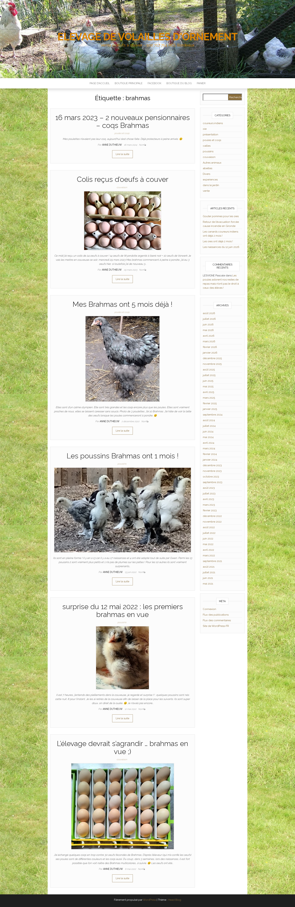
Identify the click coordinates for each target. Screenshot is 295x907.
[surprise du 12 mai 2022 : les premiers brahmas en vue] (122, 657)
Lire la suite (122, 154)
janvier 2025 (210, 409)
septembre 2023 (212, 482)
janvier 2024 (210, 459)
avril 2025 (208, 392)
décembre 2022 (212, 516)
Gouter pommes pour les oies (221, 216)
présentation (210, 134)
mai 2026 (208, 330)
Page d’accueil (100, 83)
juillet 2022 (209, 533)
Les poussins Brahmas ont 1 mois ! (123, 456)
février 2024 (210, 454)
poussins (121, 463)
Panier (201, 83)
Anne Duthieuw (112, 144)
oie (205, 128)
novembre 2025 (212, 363)
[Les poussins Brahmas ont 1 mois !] (122, 509)
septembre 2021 (212, 561)
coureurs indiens (213, 123)
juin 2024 (208, 431)
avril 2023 (208, 499)
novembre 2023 (212, 471)
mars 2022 (209, 555)
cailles (206, 145)
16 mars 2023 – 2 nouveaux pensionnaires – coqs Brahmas (122, 121)
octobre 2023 (211, 476)
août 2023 (209, 487)
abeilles (207, 168)
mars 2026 (209, 341)
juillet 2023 (209, 493)
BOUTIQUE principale (129, 83)
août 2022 (209, 527)
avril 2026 (208, 335)
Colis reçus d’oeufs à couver (122, 179)
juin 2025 (208, 380)
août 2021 (208, 566)
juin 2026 (208, 324)
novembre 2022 (212, 521)
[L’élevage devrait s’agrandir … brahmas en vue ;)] (122, 806)
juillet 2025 (209, 375)
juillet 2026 (209, 318)
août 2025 (209, 369)
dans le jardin (211, 185)
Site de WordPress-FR (216, 626)
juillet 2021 (209, 572)
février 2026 (210, 347)
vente (206, 190)
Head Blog (174, 899)
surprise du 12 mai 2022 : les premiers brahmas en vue (122, 610)
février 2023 (210, 510)
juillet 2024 (209, 425)
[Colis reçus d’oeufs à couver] (122, 220)
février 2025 (210, 403)
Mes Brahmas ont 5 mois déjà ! (122, 304)
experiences (210, 179)
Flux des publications (216, 614)
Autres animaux (212, 162)
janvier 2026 (210, 352)
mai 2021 (208, 583)
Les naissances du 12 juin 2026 (221, 247)
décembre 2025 (212, 358)
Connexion (209, 609)
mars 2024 (209, 448)
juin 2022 (208, 538)
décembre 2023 (212, 465)
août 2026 (209, 313)
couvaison (122, 187)
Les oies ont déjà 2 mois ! (218, 241)
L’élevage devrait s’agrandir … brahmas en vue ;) (122, 747)
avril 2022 (208, 549)
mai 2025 (208, 386)
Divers (206, 173)
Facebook (154, 83)
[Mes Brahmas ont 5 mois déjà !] (122, 358)
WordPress (149, 899)
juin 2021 (208, 578)
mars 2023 (209, 504)
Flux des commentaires (217, 620)
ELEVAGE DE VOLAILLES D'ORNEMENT (147, 37)
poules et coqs (121, 133)
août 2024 (209, 420)
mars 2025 (209, 397)
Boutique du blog (179, 83)
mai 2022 (208, 544)
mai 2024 (208, 437)
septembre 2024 (212, 414)
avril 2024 (208, 442)
